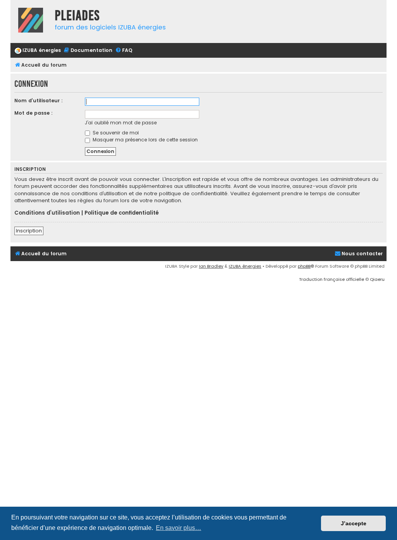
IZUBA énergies (245, 266)
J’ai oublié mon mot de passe (121, 123)
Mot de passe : (33, 113)
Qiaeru (377, 279)
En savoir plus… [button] (178, 528)
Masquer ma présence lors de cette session (144, 139)
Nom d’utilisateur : (38, 100)
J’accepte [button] (353, 523)
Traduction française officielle (331, 279)
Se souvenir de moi (115, 132)
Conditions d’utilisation (47, 213)
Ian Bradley (211, 266)
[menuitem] (37, 50)
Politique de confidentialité (122, 213)
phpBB (304, 266)
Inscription (29, 230)
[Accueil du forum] (30, 21)
